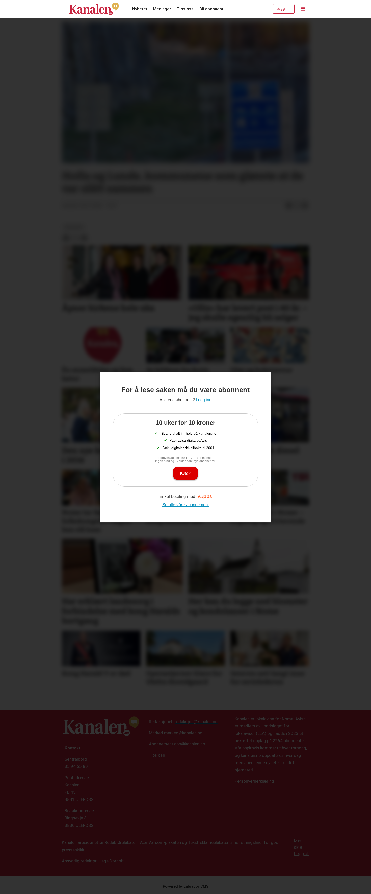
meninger (73, 227)
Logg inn (283, 9)
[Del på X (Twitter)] (297, 206)
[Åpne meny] (303, 9)
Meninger (162, 8)
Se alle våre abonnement (185, 504)
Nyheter (139, 8)
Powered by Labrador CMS (185, 886)
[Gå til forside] (94, 9)
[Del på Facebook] (289, 206)
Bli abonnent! (211, 8)
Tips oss (185, 8)
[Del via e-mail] (305, 206)
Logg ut (301, 853)
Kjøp (185, 473)
